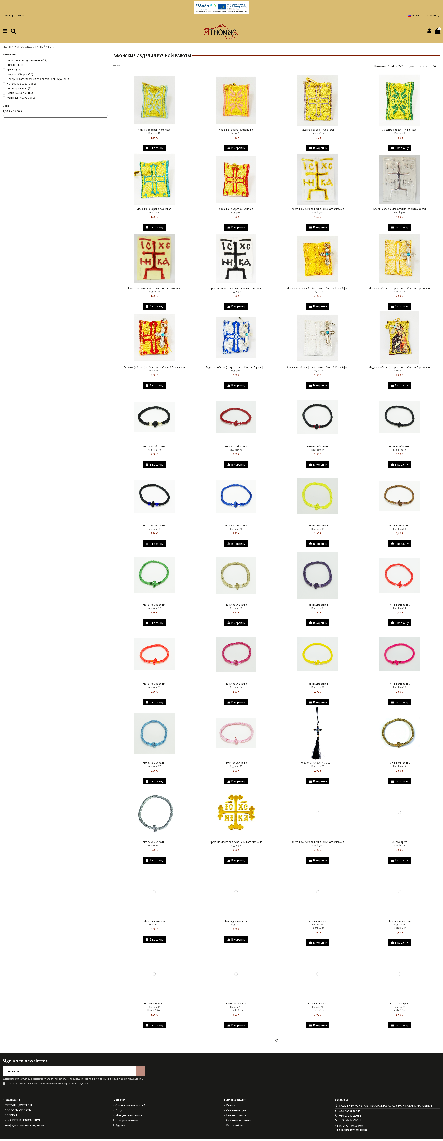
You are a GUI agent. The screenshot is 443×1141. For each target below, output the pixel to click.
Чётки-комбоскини (21, 93)
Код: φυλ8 (154, 212)
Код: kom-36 (236, 608)
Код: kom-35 (317, 608)
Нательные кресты (21, 83)
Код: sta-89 (399, 1006)
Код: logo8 (317, 212)
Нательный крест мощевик (154, 1085)
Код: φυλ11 (236, 133)
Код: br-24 (399, 845)
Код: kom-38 (399, 528)
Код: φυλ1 (399, 370)
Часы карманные (19, 88)
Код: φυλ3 (236, 370)
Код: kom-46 (236, 449)
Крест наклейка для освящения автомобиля (318, 209)
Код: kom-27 (154, 766)
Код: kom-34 (399, 608)
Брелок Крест (399, 842)
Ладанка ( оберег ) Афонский (236, 129)
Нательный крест (318, 921)
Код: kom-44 (317, 449)
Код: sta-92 (154, 1006)
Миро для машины (154, 921)
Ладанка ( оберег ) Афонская (318, 129)
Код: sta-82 (399, 1089)
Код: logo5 (236, 291)
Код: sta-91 (236, 1006)
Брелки (14, 69)
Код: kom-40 (236, 528)
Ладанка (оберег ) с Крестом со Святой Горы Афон (399, 288)
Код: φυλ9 (399, 133)
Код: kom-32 (236, 687)
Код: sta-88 (154, 1089)
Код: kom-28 (399, 687)
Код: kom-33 (154, 687)
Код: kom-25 (236, 766)
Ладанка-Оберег (20, 74)
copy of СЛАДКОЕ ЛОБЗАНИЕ (318, 762)
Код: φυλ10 (318, 133)
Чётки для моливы (21, 97)
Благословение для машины (27, 60)
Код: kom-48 (154, 449)
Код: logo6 (154, 291)
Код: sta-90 (317, 1006)
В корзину (156, 148)
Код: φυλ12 (154, 133)
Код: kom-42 (154, 528)
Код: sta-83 (317, 1089)
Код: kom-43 (399, 449)
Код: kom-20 (317, 766)
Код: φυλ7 (236, 212)
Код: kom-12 (154, 845)
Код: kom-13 (399, 766)
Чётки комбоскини (154, 446)
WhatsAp (9, 15)
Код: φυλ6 (318, 291)
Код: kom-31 (317, 687)
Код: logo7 (399, 212)
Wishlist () (435, 15)
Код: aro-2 (154, 924)
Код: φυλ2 (318, 370)
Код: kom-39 (317, 528)
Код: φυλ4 (154, 370)
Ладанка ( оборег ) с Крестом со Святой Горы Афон (317, 367)
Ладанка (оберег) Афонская (154, 129)
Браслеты (15, 64)
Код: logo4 (236, 845)
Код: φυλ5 (399, 291)
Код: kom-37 (154, 608)
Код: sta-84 (236, 1089)
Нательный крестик (399, 921)
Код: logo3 (317, 845)
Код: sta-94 (317, 924)
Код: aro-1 (236, 924)
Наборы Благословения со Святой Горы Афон (38, 79)
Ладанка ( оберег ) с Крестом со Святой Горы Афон (317, 288)
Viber (21, 15)
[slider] (3, 117)
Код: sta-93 (399, 924)
